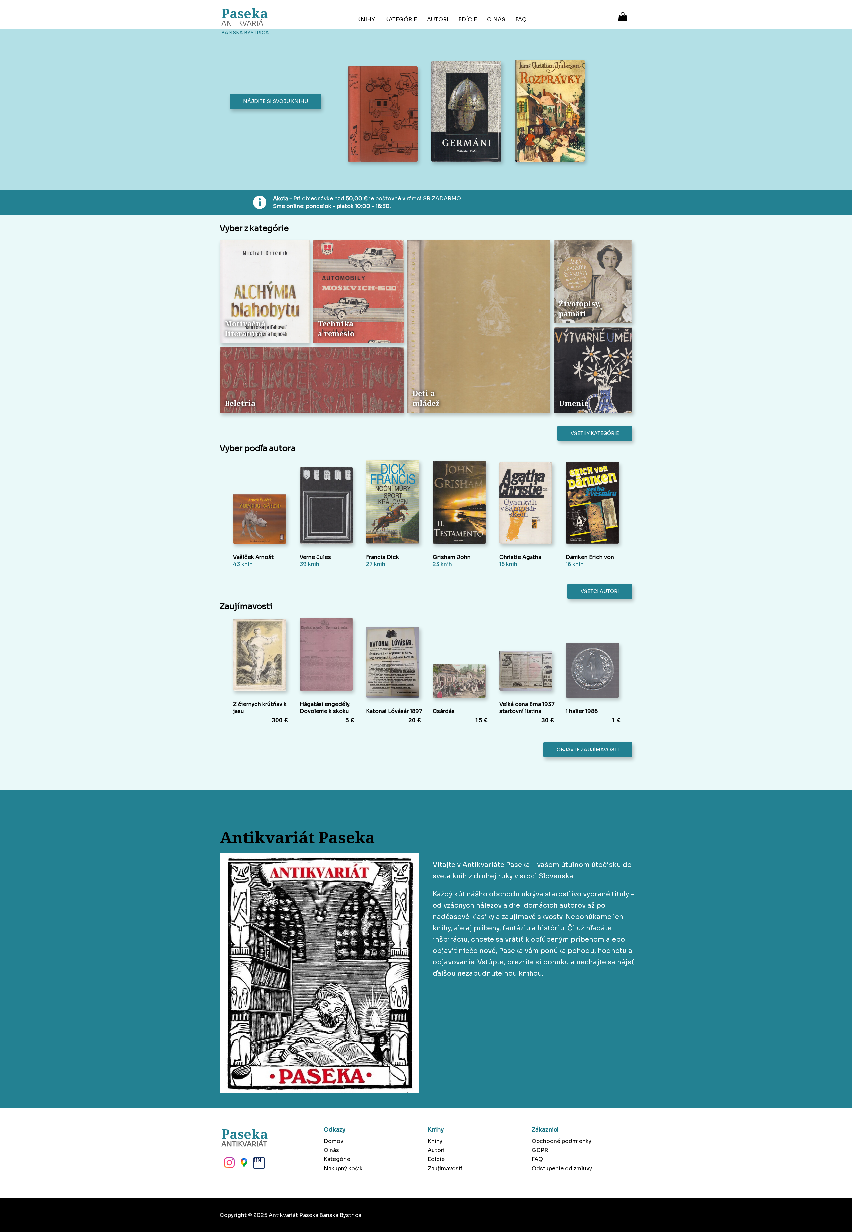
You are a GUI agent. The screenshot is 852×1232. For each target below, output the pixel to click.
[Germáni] (468, 112)
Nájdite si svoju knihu (275, 101)
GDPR (540, 1150)
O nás (496, 19)
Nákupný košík (343, 1168)
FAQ (521, 19)
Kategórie (401, 19)
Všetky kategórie (595, 433)
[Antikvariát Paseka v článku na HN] (258, 1164)
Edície (467, 19)
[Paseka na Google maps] (243, 1164)
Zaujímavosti (445, 1168)
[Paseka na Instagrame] (228, 1164)
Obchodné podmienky (561, 1141)
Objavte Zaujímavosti (588, 750)
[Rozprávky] (551, 111)
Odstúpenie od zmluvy (562, 1168)
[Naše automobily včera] (384, 114)
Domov (333, 1141)
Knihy (366, 19)
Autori (437, 19)
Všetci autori (600, 591)
